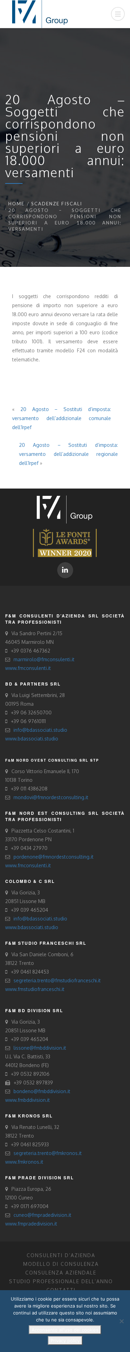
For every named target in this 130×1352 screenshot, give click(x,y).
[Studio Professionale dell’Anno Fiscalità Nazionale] (65, 542)
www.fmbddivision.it (27, 1100)
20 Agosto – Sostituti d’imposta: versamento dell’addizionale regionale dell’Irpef (68, 454)
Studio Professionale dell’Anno (61, 1281)
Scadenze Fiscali (56, 203)
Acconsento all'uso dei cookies (65, 1330)
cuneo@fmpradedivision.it (42, 1215)
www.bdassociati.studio (31, 738)
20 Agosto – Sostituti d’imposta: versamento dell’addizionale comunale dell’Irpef (61, 418)
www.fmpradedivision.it (31, 1224)
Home (16, 203)
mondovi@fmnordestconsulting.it (51, 797)
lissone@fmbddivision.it (40, 1048)
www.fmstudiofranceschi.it (34, 989)
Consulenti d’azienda (61, 1255)
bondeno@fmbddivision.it (42, 1091)
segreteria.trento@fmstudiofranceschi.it (57, 980)
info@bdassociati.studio (40, 730)
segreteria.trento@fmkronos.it (48, 1153)
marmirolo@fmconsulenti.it (44, 659)
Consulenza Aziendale (60, 1273)
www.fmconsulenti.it (28, 668)
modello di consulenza (61, 1264)
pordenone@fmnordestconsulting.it (54, 857)
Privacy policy (65, 1340)
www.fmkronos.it (24, 1162)
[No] (121, 1321)
